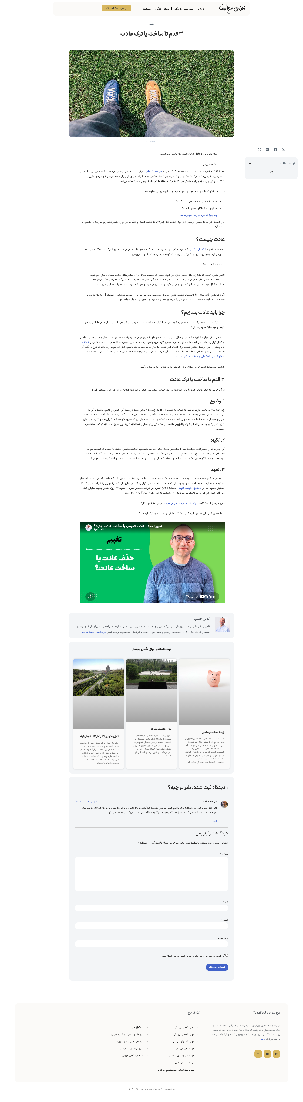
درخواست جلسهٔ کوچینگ (93, 632)
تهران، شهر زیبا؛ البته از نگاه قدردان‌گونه (99, 736)
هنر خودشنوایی (154, 172)
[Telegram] (276, 1054)
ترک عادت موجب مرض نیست (180, 503)
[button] (283, 149)
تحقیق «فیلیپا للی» (190, 488)
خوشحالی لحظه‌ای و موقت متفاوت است (198, 356)
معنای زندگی (162, 8)
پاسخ (215, 821)
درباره (201, 8)
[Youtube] (267, 1054)
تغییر (151, 24)
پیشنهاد (147, 8)
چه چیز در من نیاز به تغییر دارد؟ (199, 215)
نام (225, 902)
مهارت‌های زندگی (183, 8)
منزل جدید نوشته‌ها (161, 729)
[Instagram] (258, 1054)
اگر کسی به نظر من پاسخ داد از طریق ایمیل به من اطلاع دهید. (193, 955)
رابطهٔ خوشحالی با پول (213, 732)
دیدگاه (224, 854)
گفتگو (85, 342)
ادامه (262, 1039)
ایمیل (224, 920)
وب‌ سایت (223, 937)
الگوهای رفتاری (197, 250)
